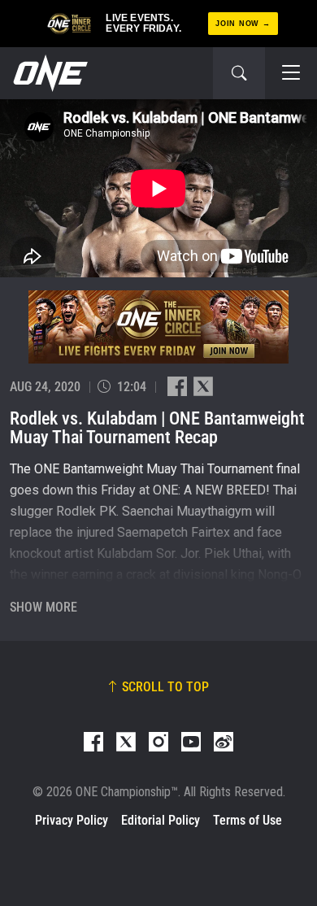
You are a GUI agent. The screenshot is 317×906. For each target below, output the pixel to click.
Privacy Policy (71, 820)
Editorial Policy (160, 820)
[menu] (291, 73)
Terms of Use (247, 820)
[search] (239, 73)
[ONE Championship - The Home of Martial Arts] (49, 73)
